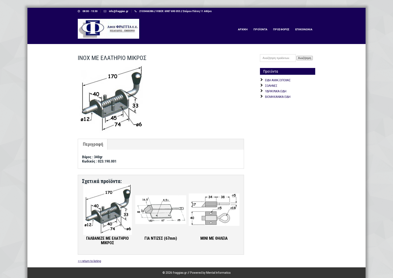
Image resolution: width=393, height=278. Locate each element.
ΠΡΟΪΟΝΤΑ (260, 29)
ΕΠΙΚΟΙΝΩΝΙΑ (303, 29)
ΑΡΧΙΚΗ (243, 29)
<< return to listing (89, 261)
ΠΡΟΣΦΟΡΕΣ (281, 29)
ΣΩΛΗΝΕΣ (271, 85)
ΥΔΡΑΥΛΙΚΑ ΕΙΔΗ (275, 91)
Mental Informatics (218, 272)
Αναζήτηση (304, 58)
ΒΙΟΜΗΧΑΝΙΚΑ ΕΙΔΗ (277, 96)
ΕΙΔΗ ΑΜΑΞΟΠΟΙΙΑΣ (278, 80)
